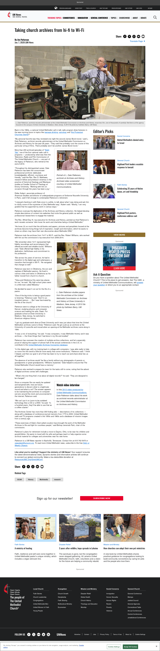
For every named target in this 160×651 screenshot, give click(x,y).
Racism (108, 604)
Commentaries (69, 17)
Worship (83, 607)
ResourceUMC (116, 8)
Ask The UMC (104, 8)
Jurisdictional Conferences (137, 617)
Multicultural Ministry (65, 604)
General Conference (99, 17)
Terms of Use (117, 634)
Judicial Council (133, 600)
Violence (109, 611)
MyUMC (150, 8)
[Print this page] (138, 36)
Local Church (38, 589)
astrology (63, 132)
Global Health (85, 597)
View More (119, 234)
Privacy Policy (104, 634)
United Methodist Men (40, 604)
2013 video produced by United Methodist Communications (71, 391)
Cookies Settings (114, 647)
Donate (144, 17)
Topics (113, 17)
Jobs (94, 634)
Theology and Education (89, 604)
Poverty (109, 607)
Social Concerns (123, 136)
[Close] (156, 646)
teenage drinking (51, 132)
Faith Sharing (62, 600)
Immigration (83, 17)
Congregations (38, 600)
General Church (123, 160)
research (57, 479)
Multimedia (44, 479)
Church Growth (63, 593)
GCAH (19, 479)
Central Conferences (135, 614)
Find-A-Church (91, 8)
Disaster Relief (65, 544)
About (135, 17)
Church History (86, 600)
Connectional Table (134, 607)
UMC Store (128, 8)
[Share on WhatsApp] (134, 36)
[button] (155, 17)
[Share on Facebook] (124, 36)
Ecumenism (62, 607)
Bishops (130, 597)
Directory (78, 8)
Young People (38, 611)
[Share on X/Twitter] (129, 36)
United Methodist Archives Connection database (47, 344)
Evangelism (62, 589)
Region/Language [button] (65, 8)
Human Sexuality (112, 597)
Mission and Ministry (111, 544)
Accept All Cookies (130, 647)
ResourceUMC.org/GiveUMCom (29, 459)
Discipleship (62, 597)
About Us (128, 634)
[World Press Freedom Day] (119, 258)
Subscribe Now (101, 498)
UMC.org (139, 8)
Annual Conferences (135, 611)
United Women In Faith (41, 607)
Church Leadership (39, 597)
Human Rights (111, 600)
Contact (86, 634)
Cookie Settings (140, 634)
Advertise (77, 634)
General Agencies (134, 604)
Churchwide (124, 17)
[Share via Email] (143, 36)
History (30, 479)
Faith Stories (122, 185)
